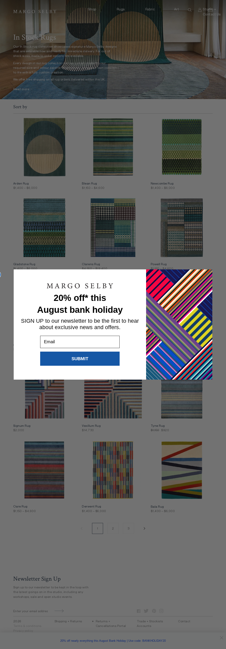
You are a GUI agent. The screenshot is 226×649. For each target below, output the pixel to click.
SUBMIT (80, 358)
